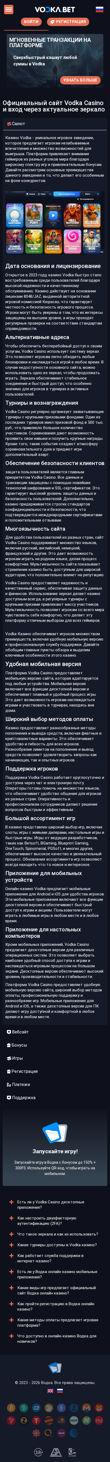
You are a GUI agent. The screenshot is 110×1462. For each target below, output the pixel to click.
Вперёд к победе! (55, 1164)
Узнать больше (80, 80)
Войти (31, 21)
